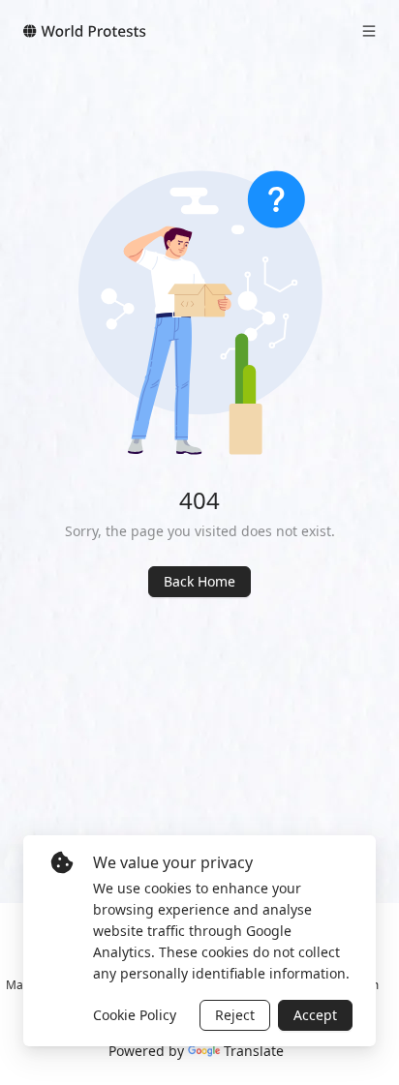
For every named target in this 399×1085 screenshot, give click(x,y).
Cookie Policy (134, 1015)
